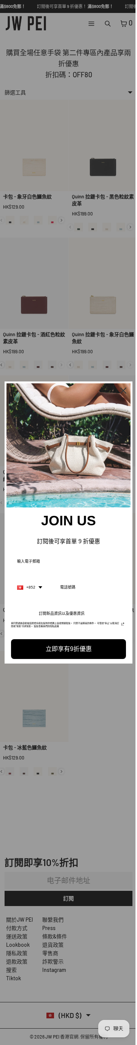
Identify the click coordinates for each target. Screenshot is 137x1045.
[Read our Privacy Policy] (119, 623)
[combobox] (29, 585)
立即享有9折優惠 (67, 647)
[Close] (119, 392)
